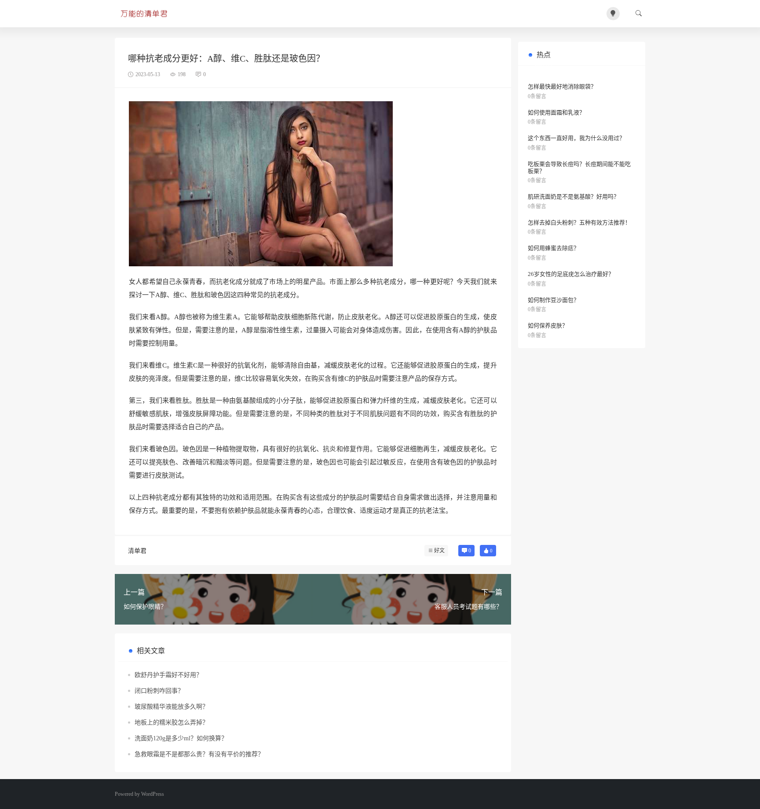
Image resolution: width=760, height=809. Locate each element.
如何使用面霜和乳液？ (556, 112)
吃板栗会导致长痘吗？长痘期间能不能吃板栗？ (579, 167)
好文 (439, 551)
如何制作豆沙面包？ (553, 300)
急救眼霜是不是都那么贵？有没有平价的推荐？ (199, 754)
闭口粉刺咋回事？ (159, 691)
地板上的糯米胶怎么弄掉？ (171, 722)
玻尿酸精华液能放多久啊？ (171, 706)
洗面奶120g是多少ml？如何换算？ (181, 738)
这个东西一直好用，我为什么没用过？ (576, 138)
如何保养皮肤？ (548, 325)
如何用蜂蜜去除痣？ (553, 248)
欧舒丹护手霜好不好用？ (168, 675)
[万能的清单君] (145, 13)
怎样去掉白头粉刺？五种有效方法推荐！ (579, 222)
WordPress (152, 794)
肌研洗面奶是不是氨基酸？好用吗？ (573, 196)
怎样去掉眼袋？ (554, 63)
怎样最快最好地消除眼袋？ (562, 86)
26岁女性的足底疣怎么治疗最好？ (571, 274)
